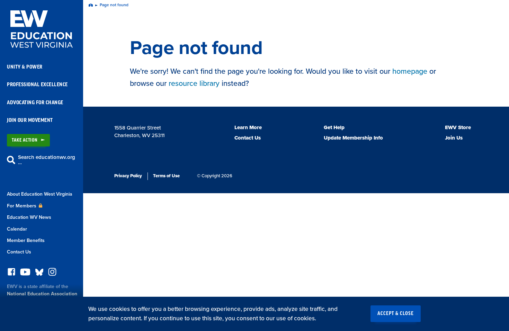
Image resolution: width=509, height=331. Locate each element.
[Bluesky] (39, 273)
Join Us (454, 138)
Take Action (24, 140)
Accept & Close (395, 313)
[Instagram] (52, 274)
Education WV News (29, 217)
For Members (22, 206)
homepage (409, 71)
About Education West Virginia (39, 194)
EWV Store (458, 127)
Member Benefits (26, 240)
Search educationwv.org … (46, 160)
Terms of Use (166, 176)
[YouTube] (25, 273)
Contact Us (19, 252)
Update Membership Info (353, 138)
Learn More (248, 127)
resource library (194, 83)
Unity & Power (25, 67)
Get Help (334, 127)
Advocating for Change (35, 102)
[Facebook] (11, 273)
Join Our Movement (30, 120)
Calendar (17, 229)
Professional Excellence (37, 84)
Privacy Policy (128, 176)
